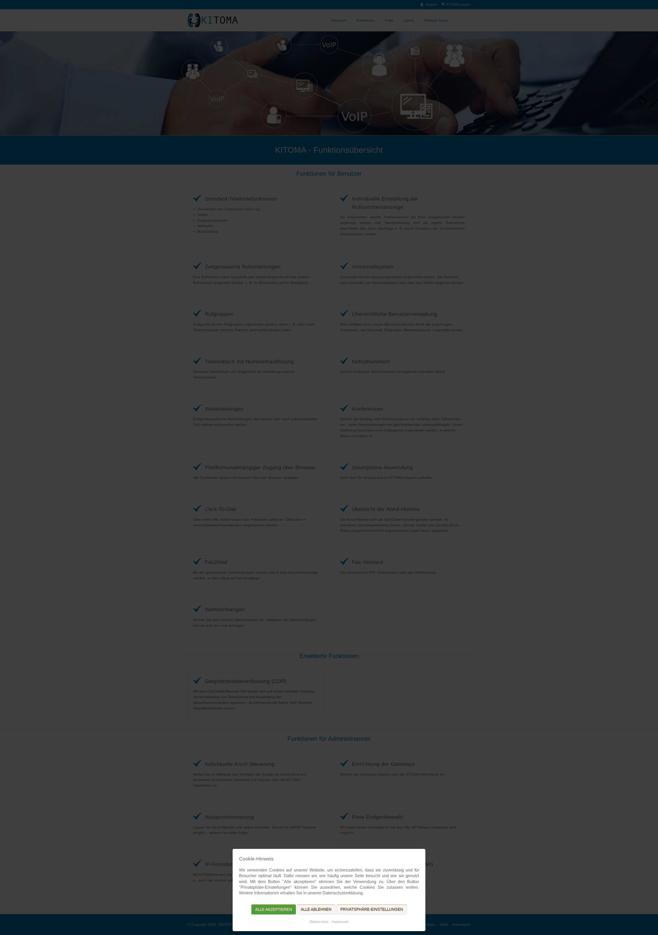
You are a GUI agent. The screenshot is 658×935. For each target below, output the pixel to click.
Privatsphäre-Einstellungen (371, 909)
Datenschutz (319, 922)
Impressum (340, 922)
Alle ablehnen (316, 909)
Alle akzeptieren (273, 909)
